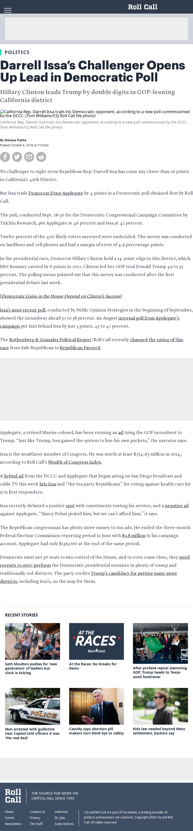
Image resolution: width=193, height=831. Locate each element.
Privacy (35, 818)
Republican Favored (80, 348)
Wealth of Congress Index (74, 462)
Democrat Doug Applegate (55, 193)
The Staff (36, 824)
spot (70, 506)
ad (120, 432)
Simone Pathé (15, 140)
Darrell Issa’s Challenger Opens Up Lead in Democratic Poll (92, 71)
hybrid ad (14, 476)
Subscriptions (64, 824)
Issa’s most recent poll (22, 310)
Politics (17, 52)
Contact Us (37, 812)
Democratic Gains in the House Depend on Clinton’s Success (61, 296)
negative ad (177, 506)
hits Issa (47, 484)
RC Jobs (60, 818)
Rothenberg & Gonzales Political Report (50, 340)
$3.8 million (134, 536)
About (9, 812)
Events (9, 818)
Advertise (61, 812)
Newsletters (13, 824)
